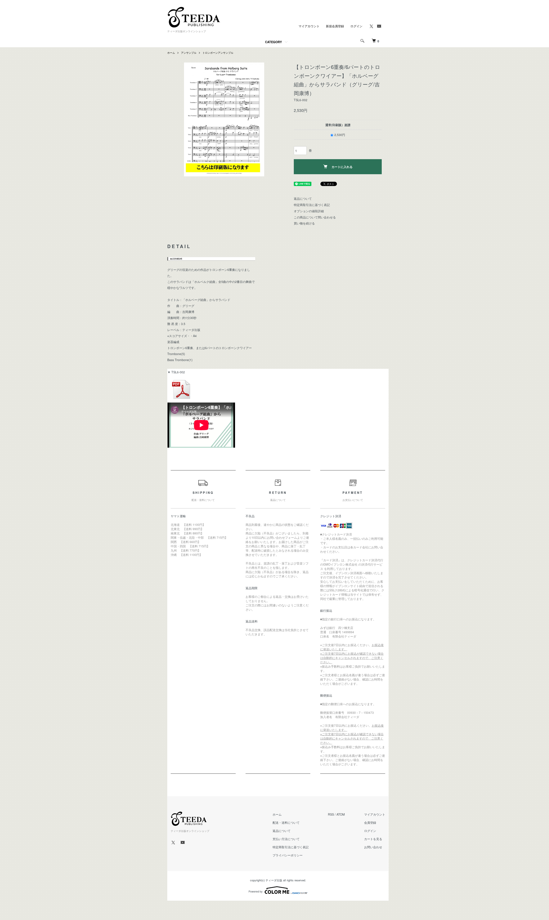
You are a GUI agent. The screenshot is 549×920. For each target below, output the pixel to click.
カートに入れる (342, 167)
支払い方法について (286, 839)
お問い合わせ (373, 847)
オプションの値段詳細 (309, 211)
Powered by (255, 891)
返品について (303, 198)
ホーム (171, 52)
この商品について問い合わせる (315, 217)
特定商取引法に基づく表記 (312, 205)
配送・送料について (286, 822)
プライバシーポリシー (288, 855)
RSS (331, 814)
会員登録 (370, 822)
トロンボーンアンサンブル (217, 52)
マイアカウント (309, 26)
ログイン (356, 26)
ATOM (340, 814)
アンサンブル (188, 52)
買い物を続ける (304, 223)
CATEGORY (273, 42)
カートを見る (373, 839)
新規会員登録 (335, 26)
